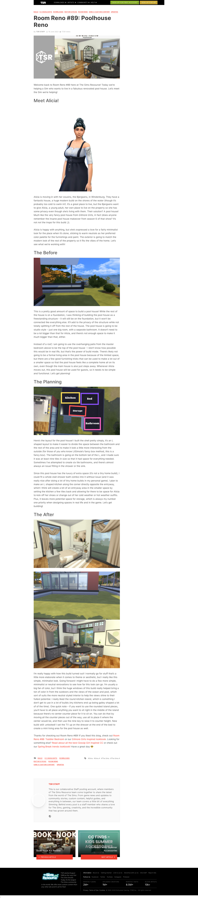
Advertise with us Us (131, 873)
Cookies (102, 890)
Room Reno (83, 12)
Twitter (102, 877)
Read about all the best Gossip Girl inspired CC (77, 742)
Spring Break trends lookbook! (54, 746)
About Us (96, 873)
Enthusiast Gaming (122, 890)
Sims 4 (97, 758)
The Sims (105, 758)
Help (93, 2)
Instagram (117, 877)
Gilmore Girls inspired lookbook (89, 739)
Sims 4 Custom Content (99, 12)
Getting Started (106, 873)
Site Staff (143, 873)
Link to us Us (117, 873)
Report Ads (152, 873)
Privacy (85, 890)
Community (82, 2)
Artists (70, 2)
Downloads (59, 2)
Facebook (95, 877)
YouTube (110, 877)
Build (36, 12)
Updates (114, 12)
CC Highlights (45, 12)
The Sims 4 (115, 758)
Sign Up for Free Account (124, 2)
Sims (91, 758)
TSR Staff (40, 32)
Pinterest (126, 877)
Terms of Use (93, 890)
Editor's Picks (71, 12)
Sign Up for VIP (148, 2)
